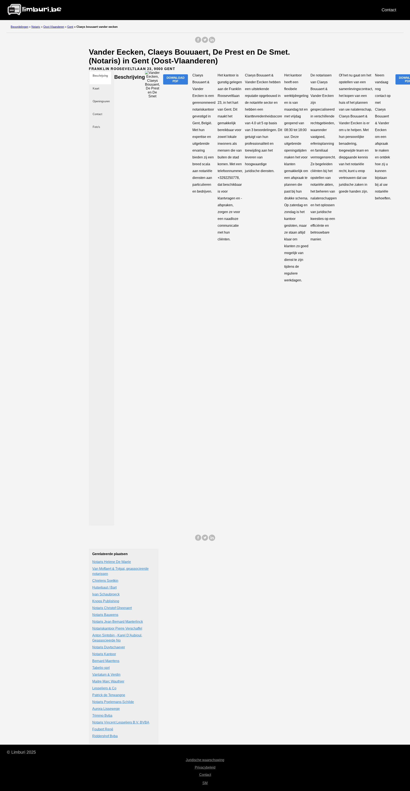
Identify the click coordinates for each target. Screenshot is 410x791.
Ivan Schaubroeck (106, 594)
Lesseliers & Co (104, 688)
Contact (389, 9)
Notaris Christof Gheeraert (112, 608)
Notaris (35, 26)
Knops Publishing (105, 601)
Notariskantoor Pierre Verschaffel (117, 628)
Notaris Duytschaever (108, 647)
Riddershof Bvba (105, 736)
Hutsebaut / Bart (104, 587)
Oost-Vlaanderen (53, 26)
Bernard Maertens (105, 661)
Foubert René (102, 729)
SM (205, 783)
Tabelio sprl (101, 668)
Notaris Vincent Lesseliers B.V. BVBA (120, 722)
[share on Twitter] (205, 42)
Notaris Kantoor (104, 654)
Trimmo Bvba (102, 715)
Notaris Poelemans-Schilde (113, 702)
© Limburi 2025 (21, 752)
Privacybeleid (205, 767)
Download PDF (175, 79)
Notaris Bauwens (105, 615)
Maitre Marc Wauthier (108, 681)
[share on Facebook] (198, 42)
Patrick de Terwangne (108, 695)
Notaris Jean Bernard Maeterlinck (117, 621)
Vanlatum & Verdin (106, 674)
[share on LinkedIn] (211, 42)
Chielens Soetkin (105, 580)
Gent (70, 26)
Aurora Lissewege (106, 709)
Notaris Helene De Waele (111, 562)
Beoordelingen (19, 26)
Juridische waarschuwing (205, 760)
